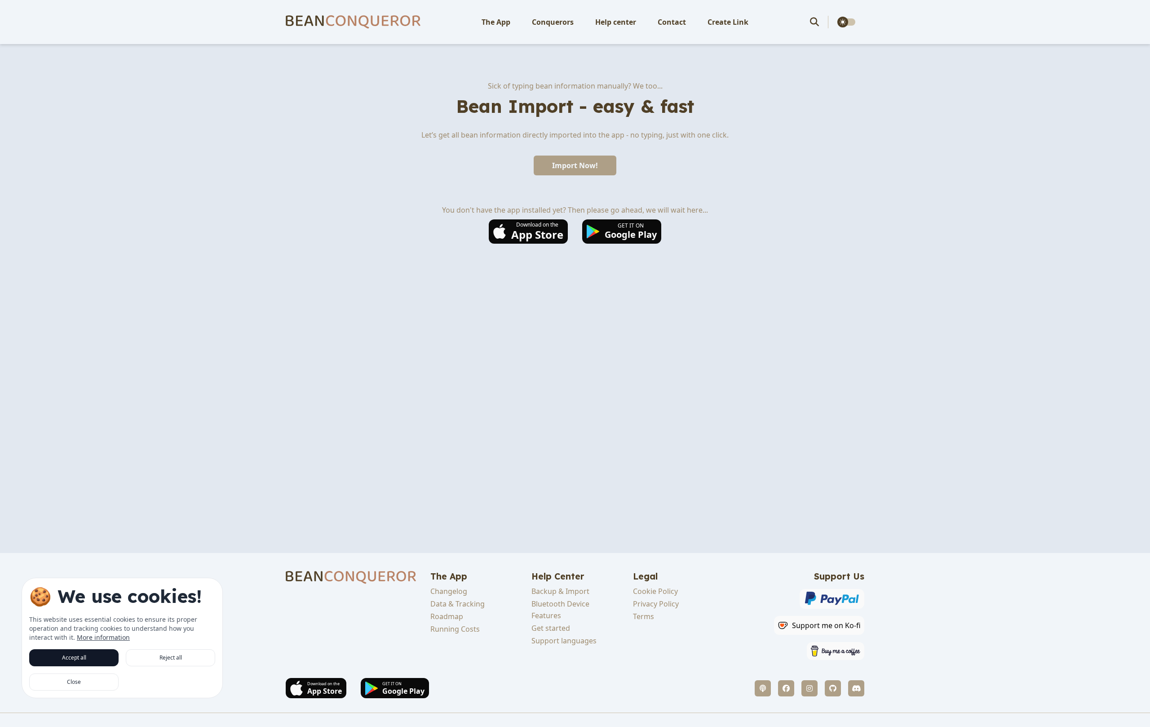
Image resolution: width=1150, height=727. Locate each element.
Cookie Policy (655, 591)
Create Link (728, 22)
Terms (643, 616)
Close (74, 682)
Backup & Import (560, 591)
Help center (615, 22)
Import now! (575, 165)
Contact (672, 22)
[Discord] (856, 688)
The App (496, 22)
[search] (819, 22)
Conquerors (553, 22)
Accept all (74, 657)
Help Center (557, 576)
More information (103, 637)
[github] (833, 688)
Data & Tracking (457, 604)
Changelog (448, 591)
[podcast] (763, 688)
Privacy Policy (656, 604)
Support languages (564, 641)
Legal (645, 576)
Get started (550, 628)
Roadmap (446, 616)
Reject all (170, 657)
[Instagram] (809, 688)
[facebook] (786, 688)
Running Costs (455, 629)
